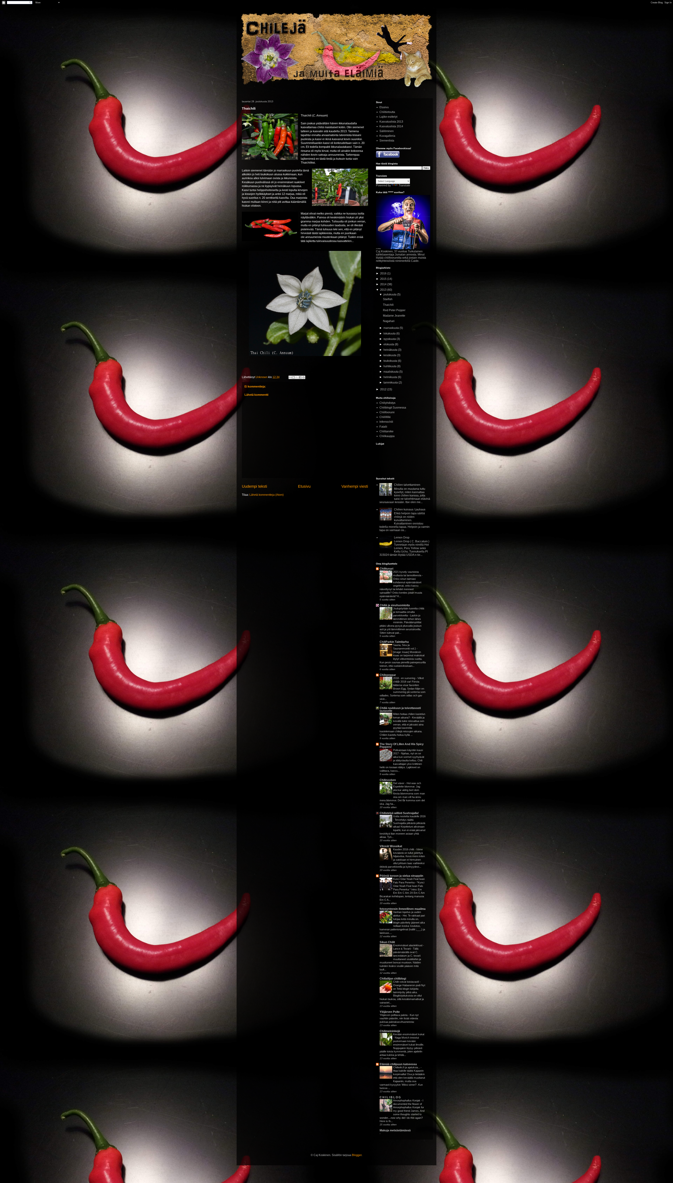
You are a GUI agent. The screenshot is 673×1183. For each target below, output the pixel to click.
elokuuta (389, 344)
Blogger (357, 1155)
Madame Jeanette (394, 315)
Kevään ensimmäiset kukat (408, 1034)
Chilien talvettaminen (407, 484)
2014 (383, 284)
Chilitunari (386, 568)
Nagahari (389, 321)
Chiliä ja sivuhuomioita (395, 605)
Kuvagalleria (387, 135)
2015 (383, 278)
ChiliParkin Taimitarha (394, 641)
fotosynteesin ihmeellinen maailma (403, 908)
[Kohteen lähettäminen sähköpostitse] (290, 377)
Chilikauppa (387, 436)
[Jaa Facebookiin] (300, 377)
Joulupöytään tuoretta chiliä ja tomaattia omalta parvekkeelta (408, 612)
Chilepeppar (388, 674)
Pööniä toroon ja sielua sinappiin (401, 875)
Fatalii (383, 426)
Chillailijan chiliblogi (393, 978)
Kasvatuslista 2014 (391, 126)
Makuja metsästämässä (395, 1130)
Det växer (399, 783)
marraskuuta (391, 327)
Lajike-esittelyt (388, 116)
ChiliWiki (385, 417)
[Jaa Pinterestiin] (303, 377)
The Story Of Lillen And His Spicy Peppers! (402, 745)
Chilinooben (388, 780)
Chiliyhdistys (387, 402)
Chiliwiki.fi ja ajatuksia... (407, 1067)
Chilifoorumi (387, 412)
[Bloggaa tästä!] (293, 377)
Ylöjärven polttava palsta (394, 1014)
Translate (404, 185)
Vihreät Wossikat (391, 846)
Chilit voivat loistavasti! (406, 981)
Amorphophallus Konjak (407, 1100)
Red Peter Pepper (394, 310)
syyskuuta (390, 338)
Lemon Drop (401, 537)
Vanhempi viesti (354, 486)
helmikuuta (390, 377)
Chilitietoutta (387, 111)
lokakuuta (389, 333)
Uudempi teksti (254, 486)
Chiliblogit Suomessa (392, 407)
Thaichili (388, 304)
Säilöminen (386, 131)
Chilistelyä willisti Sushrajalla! (399, 813)
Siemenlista (386, 140)
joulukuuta (390, 294)
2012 (383, 389)
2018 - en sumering (404, 678)
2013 (383, 289)
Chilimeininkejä (390, 1031)
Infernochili (386, 421)
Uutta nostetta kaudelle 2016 (409, 816)
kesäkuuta (390, 355)
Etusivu (304, 486)
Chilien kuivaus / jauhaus (409, 509)
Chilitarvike (386, 431)
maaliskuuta (391, 371)
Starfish (387, 299)
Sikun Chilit (387, 942)
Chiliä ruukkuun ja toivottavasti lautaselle (400, 709)
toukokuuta (390, 360)
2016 (383, 273)
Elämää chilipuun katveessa (398, 1064)
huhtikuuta (390, 366)
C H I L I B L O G (390, 1097)
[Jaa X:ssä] (297, 377)
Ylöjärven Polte (390, 1011)
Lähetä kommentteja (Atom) (266, 494)
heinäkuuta (390, 349)
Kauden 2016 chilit (404, 849)
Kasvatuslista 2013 (391, 121)
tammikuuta (391, 382)
